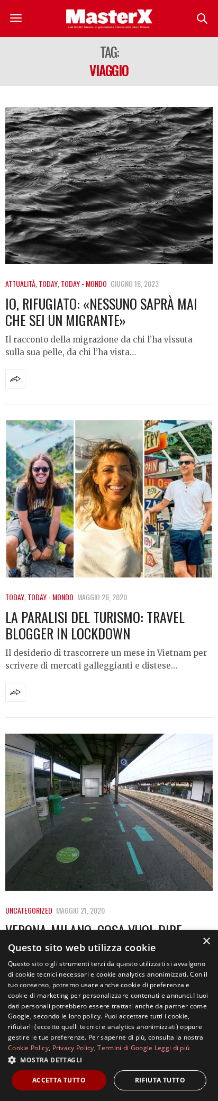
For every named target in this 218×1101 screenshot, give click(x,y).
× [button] (206, 941)
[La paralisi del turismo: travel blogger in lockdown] (109, 498)
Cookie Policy (28, 1047)
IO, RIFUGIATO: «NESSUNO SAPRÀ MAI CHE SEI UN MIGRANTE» (101, 311)
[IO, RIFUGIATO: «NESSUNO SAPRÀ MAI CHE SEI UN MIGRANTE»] (109, 185)
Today (48, 283)
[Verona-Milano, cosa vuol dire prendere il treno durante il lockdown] (109, 812)
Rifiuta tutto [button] (160, 1080)
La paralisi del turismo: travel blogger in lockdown (95, 625)
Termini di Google (124, 1047)
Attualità (20, 283)
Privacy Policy (73, 1047)
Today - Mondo (84, 283)
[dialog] (109, 1015)
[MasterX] (109, 18)
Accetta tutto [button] (59, 1080)
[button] (109, 1059)
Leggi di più (172, 1047)
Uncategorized (28, 910)
